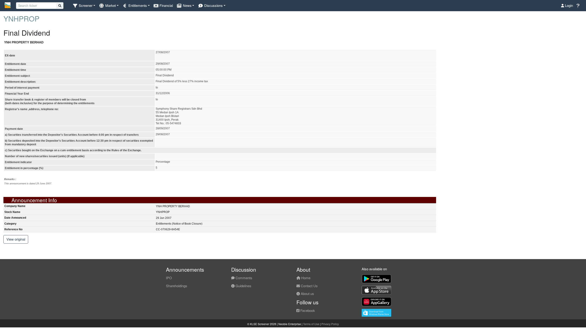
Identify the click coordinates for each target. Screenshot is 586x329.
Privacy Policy (330, 324)
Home (305, 277)
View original (15, 239)
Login (568, 5)
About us (307, 293)
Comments (243, 277)
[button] (84, 5)
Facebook (307, 310)
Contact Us (309, 285)
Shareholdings (176, 285)
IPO (169, 277)
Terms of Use (311, 324)
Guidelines (243, 285)
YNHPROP (21, 18)
